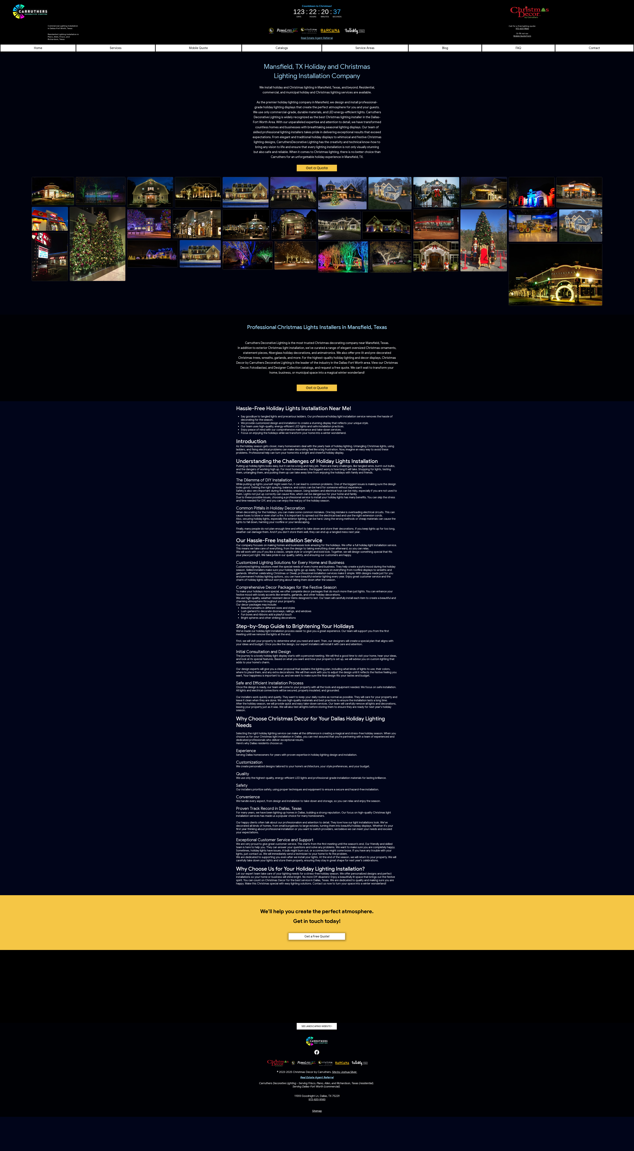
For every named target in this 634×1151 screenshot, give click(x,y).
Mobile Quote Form (522, 36)
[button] (365, 48)
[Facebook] (317, 1052)
